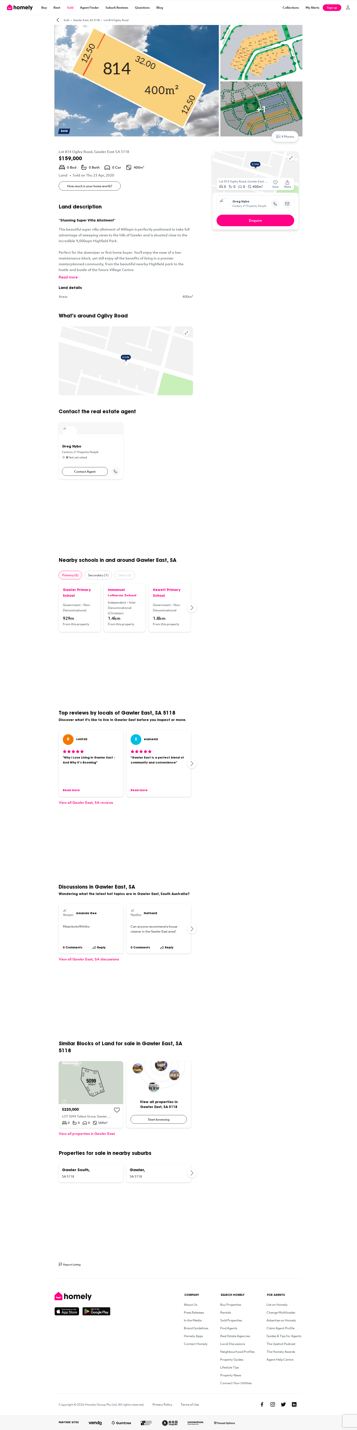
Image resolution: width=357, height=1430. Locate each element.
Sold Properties (231, 1320)
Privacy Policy (162, 1404)
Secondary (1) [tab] (98, 575)
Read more (68, 277)
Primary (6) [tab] (70, 575)
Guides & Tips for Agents (284, 1336)
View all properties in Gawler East (87, 1133)
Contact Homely (196, 1344)
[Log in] (348, 7)
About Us (190, 1304)
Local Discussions (232, 1344)
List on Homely (277, 1304)
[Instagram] (273, 1404)
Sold (70, 7)
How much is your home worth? (89, 186)
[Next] (192, 607)
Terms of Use (190, 1404)
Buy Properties (230, 1304)
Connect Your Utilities (236, 1383)
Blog (159, 7)
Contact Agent (85, 471)
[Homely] (82, 1296)
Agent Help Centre (280, 1359)
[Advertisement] (126, 518)
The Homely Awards (281, 1352)
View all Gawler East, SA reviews (86, 802)
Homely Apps (193, 1336)
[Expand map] (186, 333)
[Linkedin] (294, 1404)
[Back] (58, 20)
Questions (142, 7)
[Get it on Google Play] (96, 1311)
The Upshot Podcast (281, 1344)
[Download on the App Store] (68, 1311)
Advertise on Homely (281, 1320)
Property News (230, 1375)
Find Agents (228, 1328)
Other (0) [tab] (124, 575)
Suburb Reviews (116, 7)
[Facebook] (262, 1404)
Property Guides (231, 1359)
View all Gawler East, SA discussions (89, 959)
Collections (291, 7)
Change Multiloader (281, 1312)
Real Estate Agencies (235, 1336)
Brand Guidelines (196, 1328)
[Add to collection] (117, 1110)
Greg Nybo (240, 201)
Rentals (225, 1312)
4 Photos (288, 136)
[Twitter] (283, 1404)
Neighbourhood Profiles (237, 1352)
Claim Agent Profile (281, 1328)
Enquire (255, 220)
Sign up (332, 7)
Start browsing (158, 1119)
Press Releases (194, 1312)
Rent (57, 7)
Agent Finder (89, 7)
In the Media (193, 1320)
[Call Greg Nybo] (115, 471)
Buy (44, 7)
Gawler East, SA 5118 (86, 20)
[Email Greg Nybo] (287, 203)
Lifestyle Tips (229, 1367)
